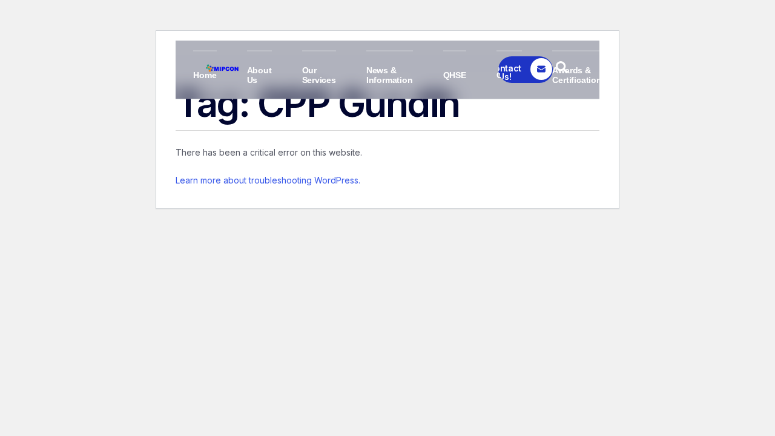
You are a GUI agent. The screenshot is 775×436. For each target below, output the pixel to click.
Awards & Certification (576, 75)
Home (204, 75)
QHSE (454, 75)
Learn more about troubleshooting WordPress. (268, 180)
